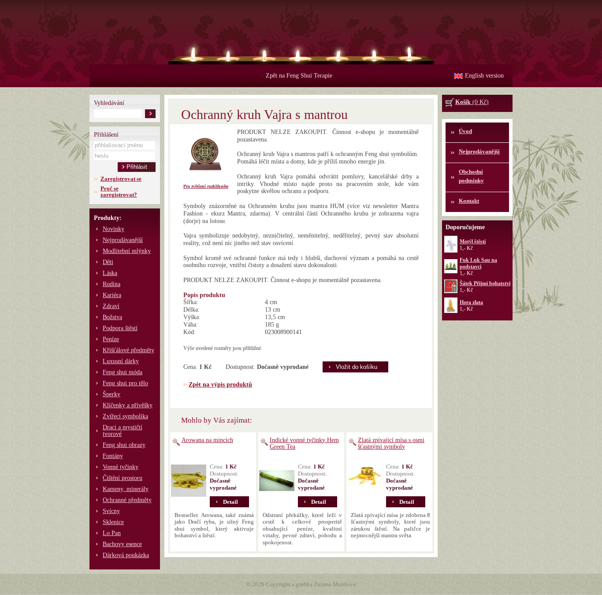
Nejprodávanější (123, 240)
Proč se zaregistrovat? (118, 191)
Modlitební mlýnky (127, 251)
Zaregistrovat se (120, 178)
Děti (108, 262)
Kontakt (469, 200)
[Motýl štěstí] (450, 251)
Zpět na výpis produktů (220, 384)
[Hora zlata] (450, 311)
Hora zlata (471, 302)
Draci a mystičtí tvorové (122, 430)
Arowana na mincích (207, 440)
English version (484, 75)
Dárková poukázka (126, 555)
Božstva (112, 317)
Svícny (111, 511)
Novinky (113, 229)
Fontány (113, 456)
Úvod (465, 131)
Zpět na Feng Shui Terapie (296, 75)
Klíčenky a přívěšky (127, 405)
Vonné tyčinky (120, 467)
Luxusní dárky (121, 361)
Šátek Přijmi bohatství (485, 283)
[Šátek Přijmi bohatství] (450, 291)
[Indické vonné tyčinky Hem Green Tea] (276, 480)
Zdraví (111, 306)
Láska (110, 273)
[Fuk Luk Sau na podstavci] (450, 271)
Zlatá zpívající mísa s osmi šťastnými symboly (391, 443)
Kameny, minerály (126, 489)
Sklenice (113, 522)
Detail (230, 501)
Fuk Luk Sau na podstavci (478, 263)
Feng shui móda (122, 372)
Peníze (111, 339)
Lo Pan (112, 533)
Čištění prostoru (122, 478)
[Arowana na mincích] (188, 480)
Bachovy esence (122, 544)
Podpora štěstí (120, 328)
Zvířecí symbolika (125, 416)
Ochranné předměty (127, 500)
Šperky (111, 394)
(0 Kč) (472, 102)
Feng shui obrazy (124, 445)
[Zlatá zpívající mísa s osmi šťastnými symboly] (365, 480)
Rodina (111, 284)
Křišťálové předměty (128, 350)
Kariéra (112, 295)
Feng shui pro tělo (125, 383)
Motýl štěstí (473, 241)
